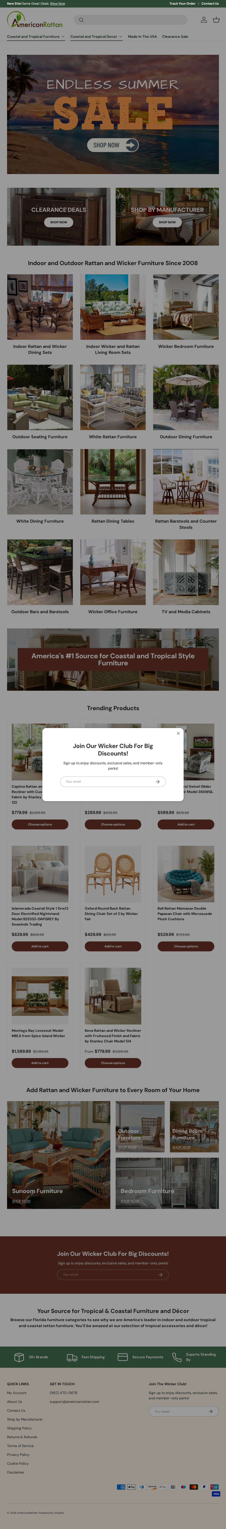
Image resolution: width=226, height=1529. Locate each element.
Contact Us (210, 4)
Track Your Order (183, 4)
